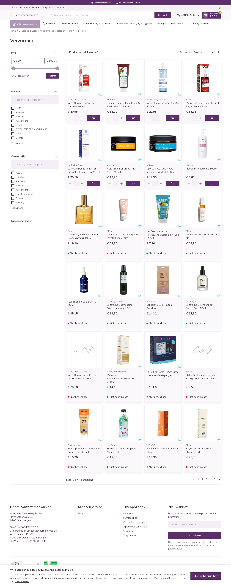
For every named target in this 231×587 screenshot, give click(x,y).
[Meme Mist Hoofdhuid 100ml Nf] (202, 209)
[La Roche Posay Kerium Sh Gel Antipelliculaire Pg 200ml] (84, 143)
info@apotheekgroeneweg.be (40, 530)
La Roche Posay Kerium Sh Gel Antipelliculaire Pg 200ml (84, 170)
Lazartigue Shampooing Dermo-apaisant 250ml (120, 306)
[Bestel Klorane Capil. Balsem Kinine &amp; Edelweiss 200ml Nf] (133, 118)
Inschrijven (194, 535)
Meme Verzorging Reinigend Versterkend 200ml (122, 236)
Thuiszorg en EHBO (199, 23)
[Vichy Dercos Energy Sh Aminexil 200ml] (84, 78)
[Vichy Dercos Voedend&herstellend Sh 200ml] (123, 350)
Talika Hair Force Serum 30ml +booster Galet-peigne (162, 373)
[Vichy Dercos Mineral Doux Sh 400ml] (163, 78)
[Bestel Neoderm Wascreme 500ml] (212, 183)
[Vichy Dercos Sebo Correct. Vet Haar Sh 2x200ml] (84, 350)
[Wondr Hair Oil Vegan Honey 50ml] (163, 423)
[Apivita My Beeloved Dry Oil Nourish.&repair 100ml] (84, 209)
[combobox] (101, 15)
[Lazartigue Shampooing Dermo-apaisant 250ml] (123, 280)
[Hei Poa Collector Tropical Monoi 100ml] (123, 423)
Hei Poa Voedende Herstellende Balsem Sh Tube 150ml (162, 235)
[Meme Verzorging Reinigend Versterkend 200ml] (123, 209)
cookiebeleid (22, 581)
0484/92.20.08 (29, 527)
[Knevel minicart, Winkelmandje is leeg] (205, 15)
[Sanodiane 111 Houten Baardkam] (163, 280)
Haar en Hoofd (64, 30)
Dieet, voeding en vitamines (97, 23)
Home (13, 30)
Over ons (128, 513)
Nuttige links (130, 518)
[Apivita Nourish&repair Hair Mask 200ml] (123, 143)
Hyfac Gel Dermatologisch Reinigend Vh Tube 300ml (200, 376)
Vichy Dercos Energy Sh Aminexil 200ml (81, 104)
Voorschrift (61, 7)
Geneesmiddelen (70, 23)
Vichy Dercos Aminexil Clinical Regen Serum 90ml (202, 104)
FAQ (80, 513)
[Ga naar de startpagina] (25, 15)
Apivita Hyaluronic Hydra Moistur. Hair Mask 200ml (160, 170)
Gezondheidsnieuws (30, 7)
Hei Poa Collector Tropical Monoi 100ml (121, 450)
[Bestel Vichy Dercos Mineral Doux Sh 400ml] (172, 118)
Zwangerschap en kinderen (170, 23)
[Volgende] (219, 479)
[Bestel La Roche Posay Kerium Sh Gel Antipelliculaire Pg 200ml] (93, 183)
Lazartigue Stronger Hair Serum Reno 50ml (199, 306)
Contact (14, 7)
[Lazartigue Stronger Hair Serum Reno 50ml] (202, 280)
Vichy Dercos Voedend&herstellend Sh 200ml (121, 378)
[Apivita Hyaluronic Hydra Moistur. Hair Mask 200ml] (163, 143)
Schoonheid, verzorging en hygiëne (134, 23)
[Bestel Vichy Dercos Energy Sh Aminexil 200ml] (93, 118)
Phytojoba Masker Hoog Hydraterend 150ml (199, 450)
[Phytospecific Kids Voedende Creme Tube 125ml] (84, 423)
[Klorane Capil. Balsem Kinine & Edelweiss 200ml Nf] (123, 78)
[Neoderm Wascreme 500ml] (202, 143)
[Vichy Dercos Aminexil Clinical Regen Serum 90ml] (202, 78)
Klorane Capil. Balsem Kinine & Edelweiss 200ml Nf (123, 104)
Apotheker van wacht (135, 526)
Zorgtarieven (130, 535)
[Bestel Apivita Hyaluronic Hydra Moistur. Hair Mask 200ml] (172, 183)
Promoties (51, 23)
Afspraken (48, 7)
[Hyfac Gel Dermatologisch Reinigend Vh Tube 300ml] (202, 350)
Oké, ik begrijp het (206, 576)
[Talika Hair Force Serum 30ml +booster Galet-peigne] (163, 350)
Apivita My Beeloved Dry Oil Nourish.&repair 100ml (83, 236)
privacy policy (175, 548)
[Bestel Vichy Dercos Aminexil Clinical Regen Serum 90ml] (212, 118)
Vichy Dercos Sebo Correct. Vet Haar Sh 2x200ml (83, 376)
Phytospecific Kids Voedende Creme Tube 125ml (84, 450)
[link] (194, 479)
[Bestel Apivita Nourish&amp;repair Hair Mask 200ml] (133, 183)
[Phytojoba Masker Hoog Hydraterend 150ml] (202, 423)
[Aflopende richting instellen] (219, 52)
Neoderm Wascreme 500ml (201, 168)
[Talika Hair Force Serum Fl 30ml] (84, 280)
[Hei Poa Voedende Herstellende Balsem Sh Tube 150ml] (163, 209)
